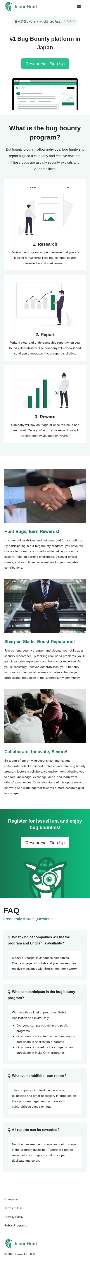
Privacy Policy (13, 1216)
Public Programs (15, 1225)
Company (11, 1199)
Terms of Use (13, 1208)
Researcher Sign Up (45, 63)
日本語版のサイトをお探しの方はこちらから (45, 21)
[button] (79, 6)
